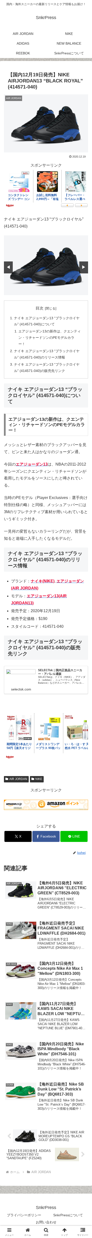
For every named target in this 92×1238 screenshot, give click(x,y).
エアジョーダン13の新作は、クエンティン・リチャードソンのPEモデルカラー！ (49, 337)
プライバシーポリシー (24, 1215)
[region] (46, 265)
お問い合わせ (46, 1222)
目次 (39, 308)
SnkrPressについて (68, 1215)
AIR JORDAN (18, 779)
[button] (82, 833)
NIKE (38, 779)
